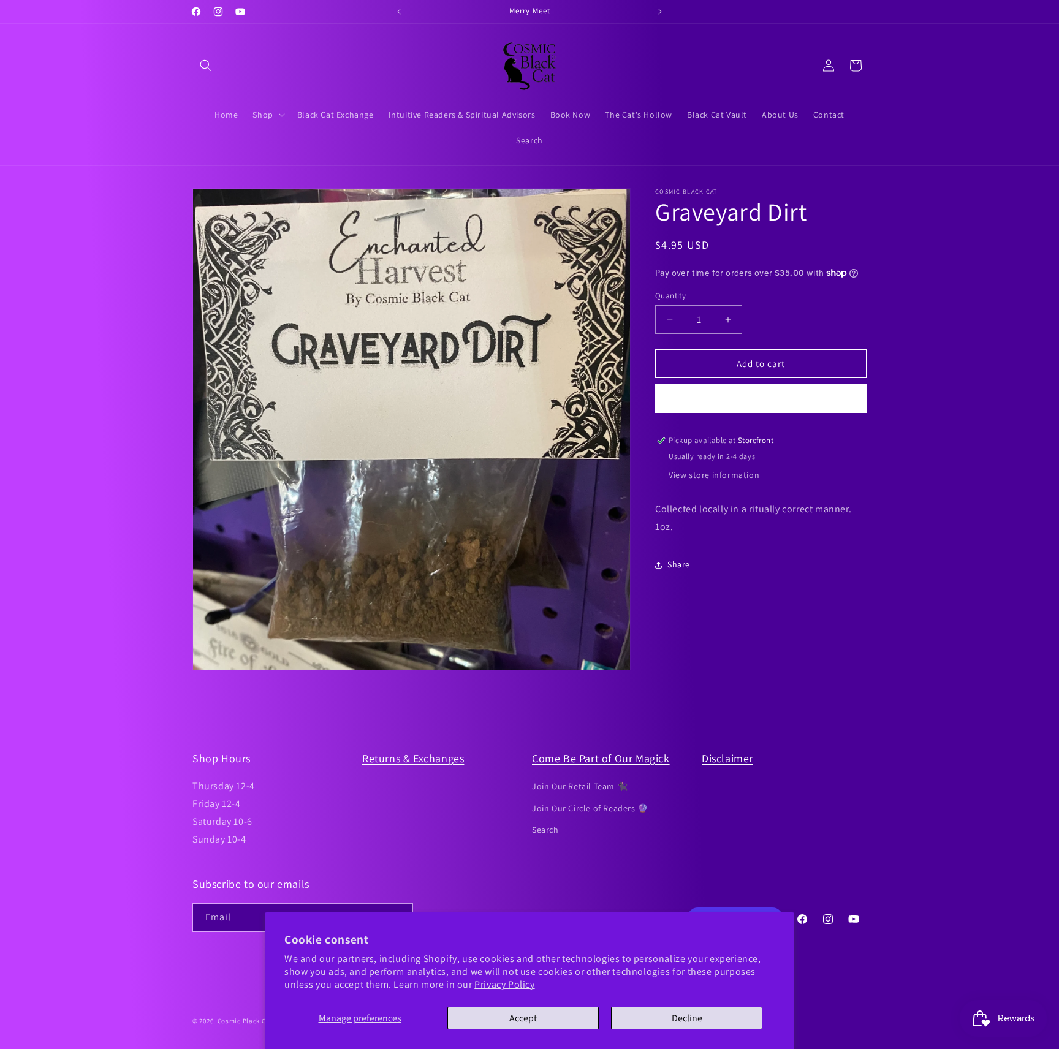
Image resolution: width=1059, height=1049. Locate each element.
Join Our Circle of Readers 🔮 (590, 808)
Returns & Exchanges (413, 758)
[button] (205, 65)
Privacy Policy (504, 984)
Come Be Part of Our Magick (601, 758)
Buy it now (761, 398)
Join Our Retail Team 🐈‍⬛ (580, 786)
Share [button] (678, 564)
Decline (687, 1018)
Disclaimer (727, 758)
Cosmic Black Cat (245, 1021)
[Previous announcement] (398, 11)
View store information (714, 474)
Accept (523, 1018)
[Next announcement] (660, 11)
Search (545, 829)
